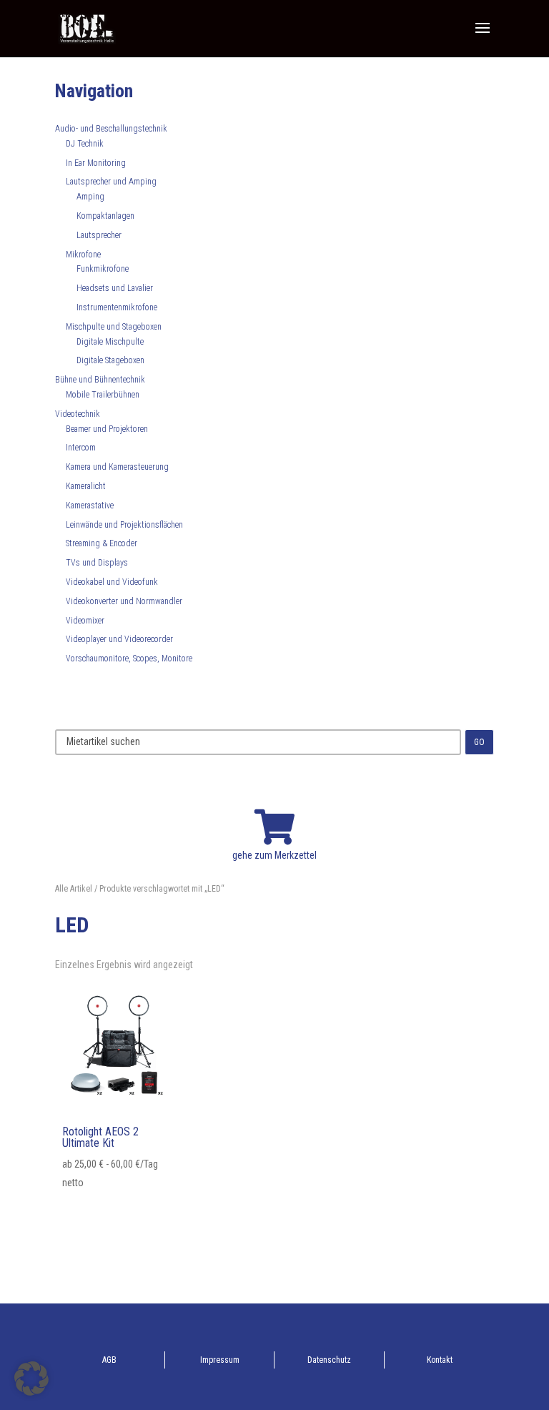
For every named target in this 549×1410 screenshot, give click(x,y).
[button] (31, 1378)
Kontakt (439, 1360)
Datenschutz (329, 1360)
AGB (109, 1360)
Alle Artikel (73, 889)
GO (479, 742)
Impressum (219, 1360)
